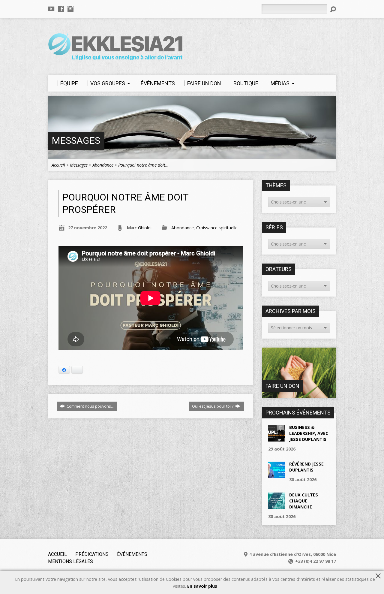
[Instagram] (71, 9)
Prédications (92, 554)
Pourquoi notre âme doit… (143, 165)
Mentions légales (70, 561)
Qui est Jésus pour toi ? (213, 406)
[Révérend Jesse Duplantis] (276, 475)
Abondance (102, 165)
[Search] (333, 9)
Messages (76, 140)
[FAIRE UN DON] (299, 395)
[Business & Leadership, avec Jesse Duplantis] (276, 438)
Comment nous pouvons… (90, 406)
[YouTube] (51, 9)
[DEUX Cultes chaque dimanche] (276, 505)
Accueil (58, 165)
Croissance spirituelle (217, 228)
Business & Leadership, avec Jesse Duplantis (308, 433)
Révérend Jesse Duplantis (306, 467)
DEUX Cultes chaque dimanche (303, 501)
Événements (132, 554)
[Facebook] (61, 9)
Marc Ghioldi (139, 228)
